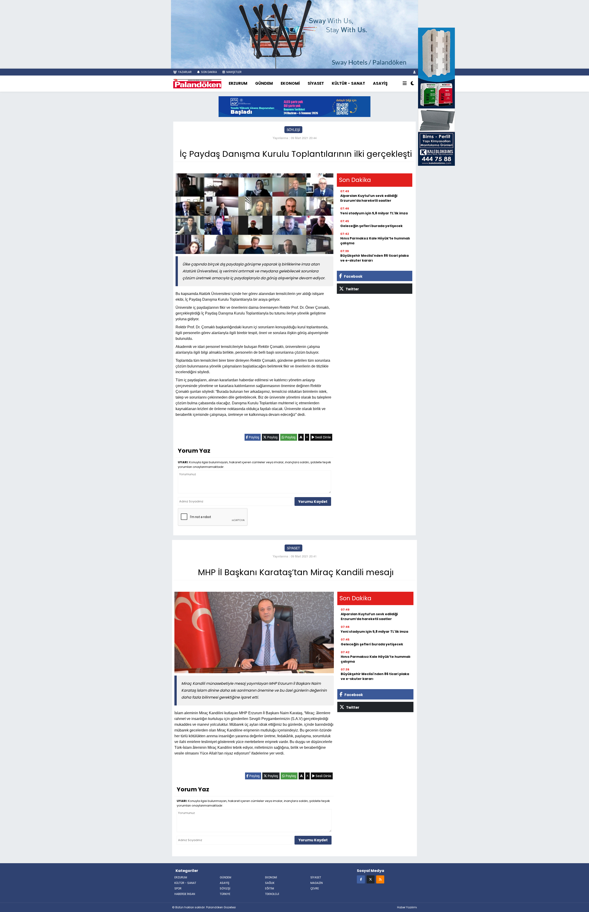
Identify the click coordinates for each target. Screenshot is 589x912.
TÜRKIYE (225, 894)
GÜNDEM (264, 83)
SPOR (178, 888)
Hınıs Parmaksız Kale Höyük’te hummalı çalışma (375, 240)
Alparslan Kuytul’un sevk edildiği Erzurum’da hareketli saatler (368, 198)
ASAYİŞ (380, 83)
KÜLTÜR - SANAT (348, 83)
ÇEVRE (314, 888)
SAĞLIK (269, 883)
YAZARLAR (184, 72)
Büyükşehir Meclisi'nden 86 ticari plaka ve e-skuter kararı (374, 258)
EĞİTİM (269, 888)
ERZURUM (238, 83)
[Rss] (380, 879)
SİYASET (316, 83)
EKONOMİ (290, 83)
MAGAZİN (316, 883)
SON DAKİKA (208, 72)
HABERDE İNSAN (184, 894)
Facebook (352, 276)
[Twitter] (371, 879)
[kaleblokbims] (436, 96)
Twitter (352, 289)
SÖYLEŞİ (293, 129)
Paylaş (253, 437)
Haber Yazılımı (407, 907)
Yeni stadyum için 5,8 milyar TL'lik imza (374, 213)
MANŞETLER (234, 72)
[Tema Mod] (412, 84)
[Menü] (404, 83)
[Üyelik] (414, 72)
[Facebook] (361, 879)
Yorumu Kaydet (312, 501)
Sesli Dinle (322, 437)
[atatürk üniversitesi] (294, 106)
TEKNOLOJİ (272, 894)
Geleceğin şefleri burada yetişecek (371, 226)
